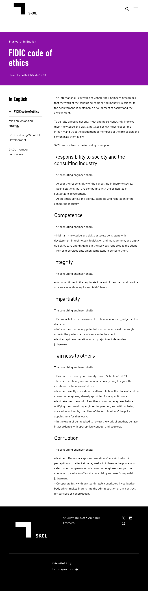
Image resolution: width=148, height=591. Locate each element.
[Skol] (27, 9)
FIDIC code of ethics (26, 111)
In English (29, 41)
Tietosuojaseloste (63, 569)
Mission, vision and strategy (21, 123)
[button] (127, 9)
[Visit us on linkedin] (130, 518)
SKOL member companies (18, 152)
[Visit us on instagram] (123, 523)
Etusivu (13, 41)
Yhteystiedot (59, 563)
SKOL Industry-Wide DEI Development (24, 138)
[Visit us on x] (123, 518)
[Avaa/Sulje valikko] (135, 8)
